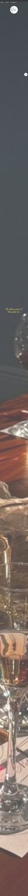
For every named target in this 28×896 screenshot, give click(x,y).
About (7, 2)
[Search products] (26, 74)
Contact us (13, 2)
